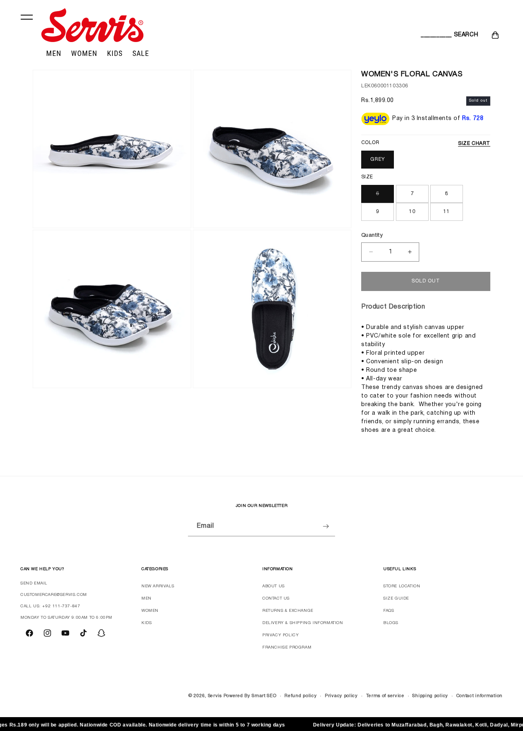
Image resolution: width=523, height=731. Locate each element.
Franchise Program (286, 647)
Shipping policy (430, 696)
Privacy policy (341, 696)
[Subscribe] (326, 526)
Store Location (401, 586)
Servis (215, 696)
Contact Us (276, 598)
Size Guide (396, 598)
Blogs (390, 623)
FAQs (388, 611)
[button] (430, 35)
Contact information (479, 696)
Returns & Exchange (287, 611)
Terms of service (385, 696)
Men (146, 598)
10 (412, 211)
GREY (377, 159)
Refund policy (300, 696)
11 (446, 211)
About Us (273, 586)
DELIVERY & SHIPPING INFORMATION (302, 623)
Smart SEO (264, 696)
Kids (146, 623)
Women (150, 611)
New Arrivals (157, 586)
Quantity (372, 235)
